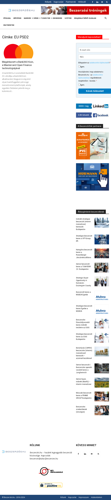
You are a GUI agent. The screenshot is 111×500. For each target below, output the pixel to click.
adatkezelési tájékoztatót (99, 63)
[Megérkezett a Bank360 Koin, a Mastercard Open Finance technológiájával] (18, 50)
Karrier (27, 18)
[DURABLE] (92, 145)
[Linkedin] (97, 2)
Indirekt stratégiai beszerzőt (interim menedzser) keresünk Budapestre (83, 224)
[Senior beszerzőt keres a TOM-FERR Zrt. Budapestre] (102, 268)
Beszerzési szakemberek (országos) (81, 409)
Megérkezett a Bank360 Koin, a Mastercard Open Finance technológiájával (18, 65)
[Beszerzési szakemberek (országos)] (102, 410)
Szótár (68, 18)
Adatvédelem (96, 497)
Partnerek (71, 1)
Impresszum (84, 497)
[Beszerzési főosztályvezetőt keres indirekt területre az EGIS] (102, 323)
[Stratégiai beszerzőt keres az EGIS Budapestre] (102, 338)
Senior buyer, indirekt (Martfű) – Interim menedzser (83, 381)
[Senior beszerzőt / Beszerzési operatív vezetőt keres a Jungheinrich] (102, 368)
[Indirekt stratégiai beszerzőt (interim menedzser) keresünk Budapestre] (102, 223)
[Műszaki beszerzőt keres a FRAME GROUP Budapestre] (102, 397)
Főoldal (7, 18)
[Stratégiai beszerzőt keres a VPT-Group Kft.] (102, 240)
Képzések (17, 18)
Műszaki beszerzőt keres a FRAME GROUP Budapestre (83, 395)
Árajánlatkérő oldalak (85, 18)
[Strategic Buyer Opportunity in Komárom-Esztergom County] (102, 281)
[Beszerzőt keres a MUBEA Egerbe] (102, 296)
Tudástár (45, 18)
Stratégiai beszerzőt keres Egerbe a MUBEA (84, 308)
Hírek (36, 18)
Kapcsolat (58, 1)
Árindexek (57, 18)
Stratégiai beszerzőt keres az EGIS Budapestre (84, 336)
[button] (105, 18)
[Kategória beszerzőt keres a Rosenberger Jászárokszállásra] (102, 253)
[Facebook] (92, 2)
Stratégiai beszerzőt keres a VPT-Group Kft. (84, 238)
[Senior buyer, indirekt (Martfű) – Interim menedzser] (102, 383)
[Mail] (102, 2)
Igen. (82, 66)
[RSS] (107, 2)
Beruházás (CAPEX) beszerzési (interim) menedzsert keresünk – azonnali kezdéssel (84, 353)
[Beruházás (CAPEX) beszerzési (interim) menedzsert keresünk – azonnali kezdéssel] (102, 352)
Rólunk (48, 1)
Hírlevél (82, 1)
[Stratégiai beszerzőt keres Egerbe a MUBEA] (102, 310)
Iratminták (8, 25)
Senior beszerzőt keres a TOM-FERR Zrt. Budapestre (83, 266)
